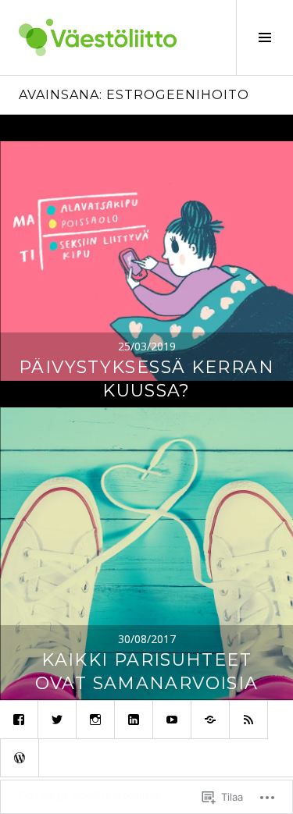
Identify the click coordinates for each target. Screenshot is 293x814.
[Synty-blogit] (19, 758)
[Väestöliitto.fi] (210, 719)
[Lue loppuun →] (146, 261)
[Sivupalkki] (264, 37)
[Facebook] (19, 719)
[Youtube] (172, 719)
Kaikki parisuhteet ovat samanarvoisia (147, 671)
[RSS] (248, 719)
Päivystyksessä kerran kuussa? (146, 379)
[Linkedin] (133, 719)
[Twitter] (57, 719)
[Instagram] (95, 719)
